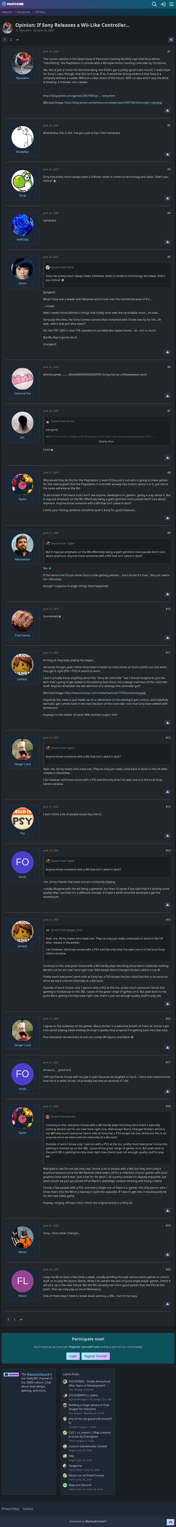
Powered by (88, 1521)
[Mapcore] (12, 4)
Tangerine (75, 1466)
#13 (168, 807)
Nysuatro (25, 30)
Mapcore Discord (80, 1485)
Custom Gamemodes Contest (88, 1446)
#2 (169, 125)
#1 (169, 51)
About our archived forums (86, 1475)
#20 (168, 1269)
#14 (168, 850)
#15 (168, 920)
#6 (169, 367)
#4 (169, 213)
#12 (168, 737)
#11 (168, 652)
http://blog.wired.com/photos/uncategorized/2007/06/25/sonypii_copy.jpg (113, 102)
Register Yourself (96, 1356)
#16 (168, 1019)
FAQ (71, 1456)
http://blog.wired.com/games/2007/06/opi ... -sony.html (79, 96)
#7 (169, 411)
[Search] (154, 4)
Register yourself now (84, 1347)
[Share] (171, 40)
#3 (169, 169)
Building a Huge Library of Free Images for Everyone (89, 1407)
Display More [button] (106, 441)
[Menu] (171, 4)
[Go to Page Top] (170, 1522)
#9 (169, 533)
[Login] (163, 4)
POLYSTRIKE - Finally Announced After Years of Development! (90, 1383)
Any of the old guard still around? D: (90, 1421)
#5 (169, 257)
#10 (168, 609)
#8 (169, 472)
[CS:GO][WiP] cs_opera (83, 1395)
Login (73, 1356)
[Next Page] (17, 40)
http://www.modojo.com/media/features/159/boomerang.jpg (105, 693)
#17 (168, 1062)
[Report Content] (167, 110)
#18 (168, 1106)
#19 (168, 1225)
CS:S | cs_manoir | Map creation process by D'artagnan (90, 1435)
